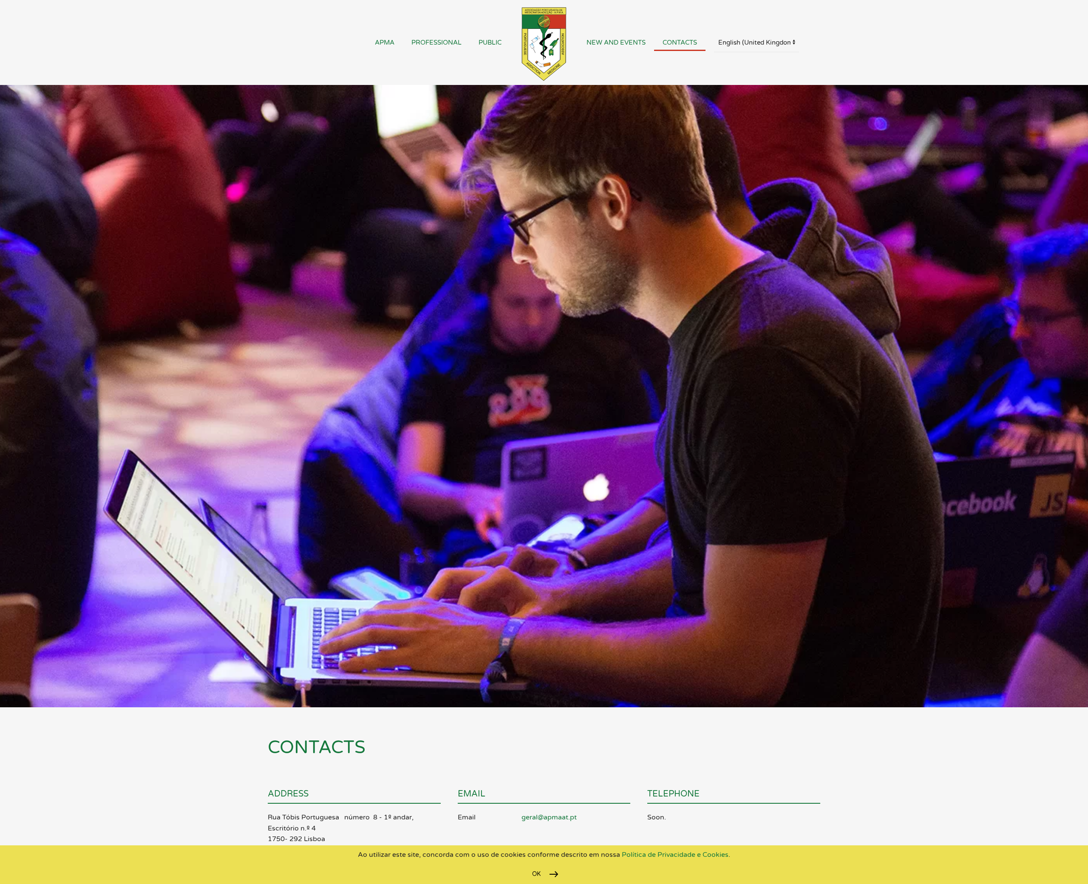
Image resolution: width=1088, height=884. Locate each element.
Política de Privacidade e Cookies (674, 854)
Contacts (680, 42)
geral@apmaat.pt (549, 817)
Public (490, 42)
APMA (384, 42)
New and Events (616, 42)
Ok (536, 874)
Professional (436, 42)
